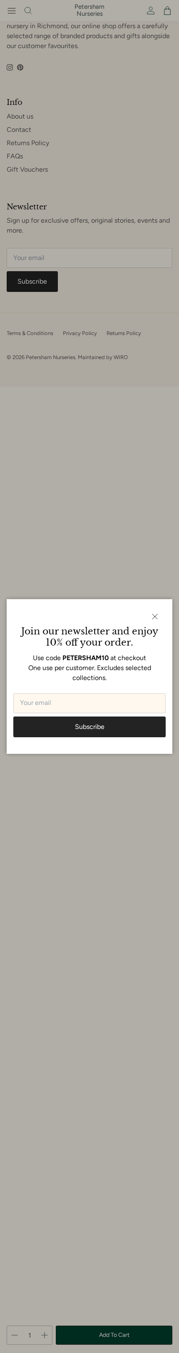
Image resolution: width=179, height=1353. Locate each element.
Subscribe (89, 727)
